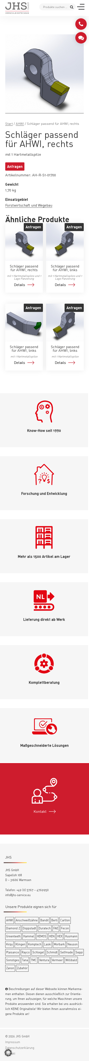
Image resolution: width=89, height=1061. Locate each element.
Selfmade (66, 952)
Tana (25, 960)
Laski (47, 944)
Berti (54, 920)
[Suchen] (72, 7)
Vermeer (57, 960)
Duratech (45, 928)
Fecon (65, 928)
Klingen (20, 944)
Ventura (44, 960)
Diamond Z (13, 928)
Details (19, 284)
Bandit (44, 920)
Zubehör (22, 968)
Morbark (59, 944)
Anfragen (15, 166)
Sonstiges (12, 960)
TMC (34, 960)
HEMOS (41, 936)
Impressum (12, 1042)
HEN (52, 936)
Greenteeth (13, 936)
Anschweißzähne (27, 920)
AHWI (20, 123)
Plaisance (12, 952)
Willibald (71, 960)
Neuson (73, 944)
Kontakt (40, 811)
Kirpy (9, 944)
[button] (8, 1053)
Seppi (79, 952)
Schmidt (52, 952)
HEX (59, 936)
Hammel (28, 936)
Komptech (34, 944)
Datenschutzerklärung (19, 1048)
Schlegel (38, 952)
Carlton (65, 920)
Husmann (71, 936)
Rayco (26, 952)
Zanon (10, 968)
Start (9, 123)
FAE (55, 928)
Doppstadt (29, 928)
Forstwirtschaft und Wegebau (28, 205)
